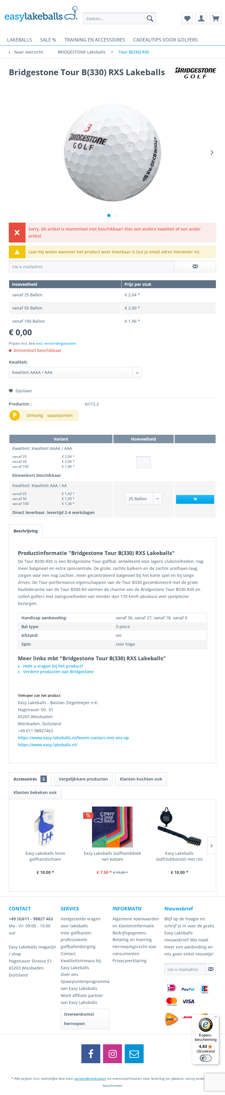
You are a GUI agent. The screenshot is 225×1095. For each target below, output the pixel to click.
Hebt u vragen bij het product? (52, 666)
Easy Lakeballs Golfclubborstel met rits (179, 856)
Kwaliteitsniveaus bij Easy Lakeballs (81, 964)
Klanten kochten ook (141, 779)
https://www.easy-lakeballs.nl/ (47, 744)
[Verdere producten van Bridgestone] (195, 78)
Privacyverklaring (129, 960)
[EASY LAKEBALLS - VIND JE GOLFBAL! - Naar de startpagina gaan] (41, 16)
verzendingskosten (90, 1078)
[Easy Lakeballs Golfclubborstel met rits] (179, 827)
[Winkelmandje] (215, 18)
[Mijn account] (201, 18)
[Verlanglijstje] (187, 18)
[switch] (206, 1058)
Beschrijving (25, 531)
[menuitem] (119, 18)
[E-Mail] (134, 1053)
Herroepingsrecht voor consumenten (134, 950)
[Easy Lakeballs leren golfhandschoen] (45, 827)
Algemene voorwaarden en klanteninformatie (135, 922)
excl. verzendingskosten (56, 343)
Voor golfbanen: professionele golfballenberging (78, 940)
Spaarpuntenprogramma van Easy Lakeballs (85, 985)
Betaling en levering (132, 939)
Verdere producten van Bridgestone (58, 671)
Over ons (69, 974)
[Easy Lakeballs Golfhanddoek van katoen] (112, 827)
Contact (68, 953)
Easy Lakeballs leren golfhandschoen (45, 856)
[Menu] (215, 1018)
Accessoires (29, 779)
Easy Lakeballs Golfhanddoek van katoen (112, 856)
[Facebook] (90, 1053)
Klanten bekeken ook (35, 792)
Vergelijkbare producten (83, 779)
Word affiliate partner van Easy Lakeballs (82, 999)
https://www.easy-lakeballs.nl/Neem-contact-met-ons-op (73, 737)
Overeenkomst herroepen (79, 1018)
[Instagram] (112, 1053)
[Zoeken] (150, 18)
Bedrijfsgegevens (129, 933)
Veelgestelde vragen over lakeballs (80, 922)
